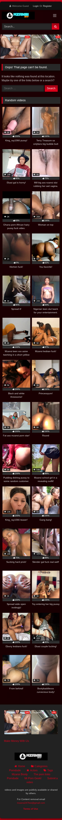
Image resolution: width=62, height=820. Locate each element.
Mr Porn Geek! (32, 778)
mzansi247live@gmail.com (31, 802)
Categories (41, 766)
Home (21, 766)
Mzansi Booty (20, 774)
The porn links (42, 774)
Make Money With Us (16, 741)
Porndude (15, 770)
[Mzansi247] (25, 16)
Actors (34, 770)
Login (36, 6)
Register (47, 6)
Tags (50, 770)
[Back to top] (51, 810)
